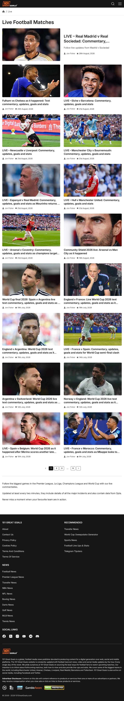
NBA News (7, 588)
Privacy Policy (9, 540)
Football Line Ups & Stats (76, 545)
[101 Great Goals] (62, 652)
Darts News (8, 604)
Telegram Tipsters (73, 551)
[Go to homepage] (9, 4)
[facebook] (4, 636)
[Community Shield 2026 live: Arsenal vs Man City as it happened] (93, 230)
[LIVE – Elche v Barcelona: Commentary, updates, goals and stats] (93, 81)
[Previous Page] (45, 468)
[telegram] (31, 636)
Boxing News (8, 599)
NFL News (7, 593)
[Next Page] (78, 468)
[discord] (37, 636)
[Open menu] (120, 4)
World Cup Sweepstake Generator (81, 534)
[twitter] (11, 636)
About (5, 529)
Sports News (70, 540)
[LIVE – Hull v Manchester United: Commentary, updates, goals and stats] (93, 180)
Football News (9, 571)
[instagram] (17, 636)
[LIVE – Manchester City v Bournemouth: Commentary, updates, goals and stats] (93, 130)
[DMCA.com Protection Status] (54, 689)
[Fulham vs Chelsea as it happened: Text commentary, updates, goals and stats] (31, 81)
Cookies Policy (9, 545)
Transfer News (71, 529)
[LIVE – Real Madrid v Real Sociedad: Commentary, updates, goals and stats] (31, 44)
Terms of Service (10, 556)
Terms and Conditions (13, 551)
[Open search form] (113, 4)
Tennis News (8, 621)
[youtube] (24, 636)
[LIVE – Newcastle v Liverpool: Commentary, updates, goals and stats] (31, 130)
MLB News (7, 615)
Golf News (7, 610)
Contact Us (7, 534)
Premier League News (13, 577)
